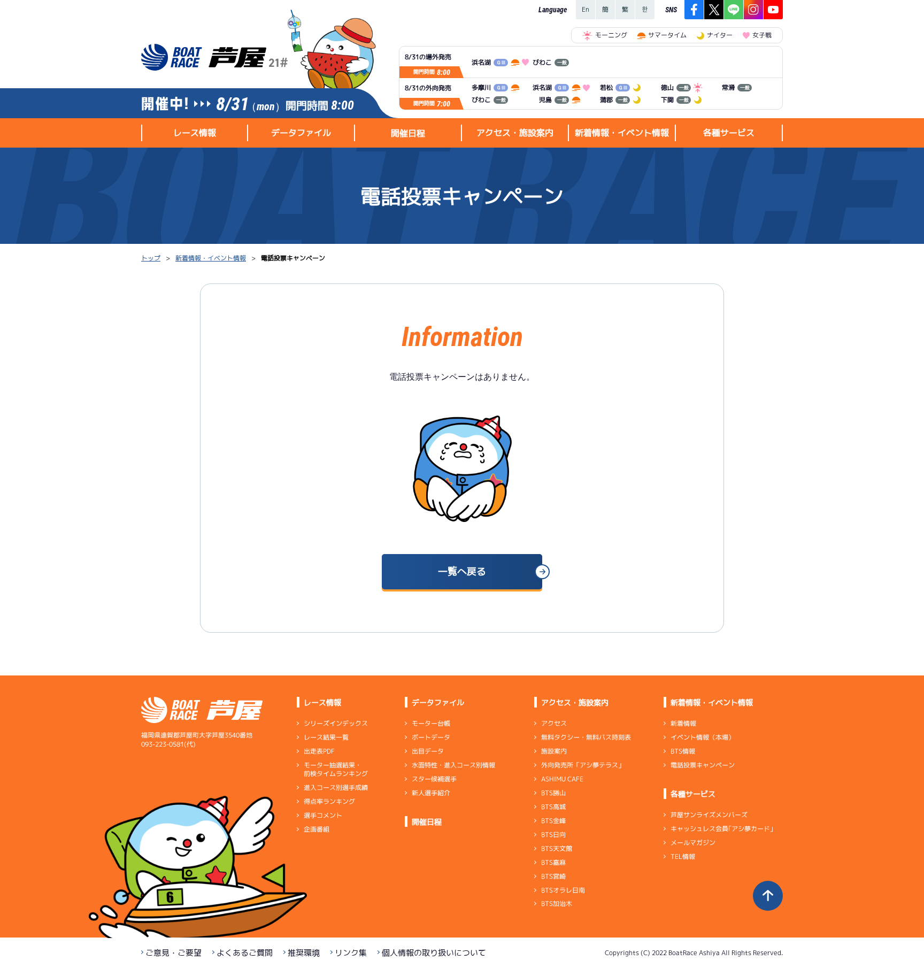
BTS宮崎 (553, 876)
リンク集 (351, 952)
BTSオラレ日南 (563, 889)
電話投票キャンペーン (703, 765)
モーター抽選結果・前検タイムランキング (336, 769)
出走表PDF (319, 751)
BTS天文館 (556, 848)
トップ (150, 258)
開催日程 (408, 133)
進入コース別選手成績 (336, 787)
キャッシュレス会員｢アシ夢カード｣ (722, 828)
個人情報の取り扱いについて (434, 952)
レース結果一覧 (326, 737)
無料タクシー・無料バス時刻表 (586, 737)
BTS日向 (553, 834)
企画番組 (316, 829)
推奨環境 (304, 952)
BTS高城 (553, 806)
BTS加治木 (556, 903)
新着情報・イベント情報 (210, 258)
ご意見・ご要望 (173, 952)
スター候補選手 (434, 778)
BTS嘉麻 (553, 862)
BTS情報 (683, 751)
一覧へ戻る (462, 571)
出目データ (428, 751)
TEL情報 (683, 856)
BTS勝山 (553, 792)
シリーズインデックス (336, 723)
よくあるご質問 (245, 952)
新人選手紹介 (431, 792)
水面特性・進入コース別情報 (453, 765)
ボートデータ (431, 737)
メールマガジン (693, 842)
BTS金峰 (553, 820)
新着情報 (683, 723)
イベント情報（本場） (703, 737)
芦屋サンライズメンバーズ (709, 814)
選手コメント (323, 815)
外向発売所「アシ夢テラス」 (583, 765)
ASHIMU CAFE (562, 778)
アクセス (554, 723)
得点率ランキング (329, 801)
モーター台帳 (431, 723)
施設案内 (554, 751)
